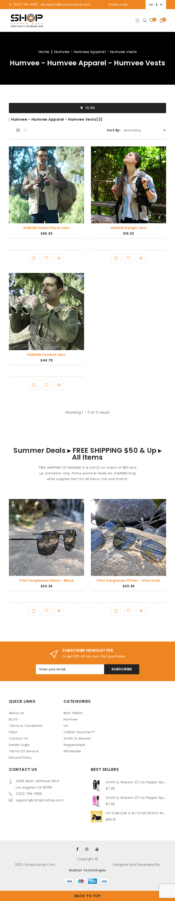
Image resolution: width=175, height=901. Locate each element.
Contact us (18, 738)
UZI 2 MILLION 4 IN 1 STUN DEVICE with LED (136, 813)
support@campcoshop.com (39, 800)
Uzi (66, 725)
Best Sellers (73, 713)
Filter (90, 108)
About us (16, 713)
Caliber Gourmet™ (79, 732)
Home (43, 52)
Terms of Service (24, 751)
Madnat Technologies (87, 870)
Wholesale (72, 751)
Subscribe (121, 669)
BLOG (13, 719)
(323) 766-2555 (29, 794)
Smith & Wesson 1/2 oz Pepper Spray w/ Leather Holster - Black (136, 782)
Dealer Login (119, 4)
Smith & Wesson (77, 738)
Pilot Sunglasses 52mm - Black (46, 580)
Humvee (71, 719)
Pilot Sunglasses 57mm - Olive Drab (128, 580)
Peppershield (74, 745)
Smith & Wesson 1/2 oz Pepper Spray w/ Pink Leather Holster (136, 797)
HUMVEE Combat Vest (46, 354)
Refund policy (20, 757)
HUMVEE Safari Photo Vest (46, 228)
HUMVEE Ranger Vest (129, 228)
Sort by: (114, 130)
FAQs (13, 732)
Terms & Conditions (26, 725)
